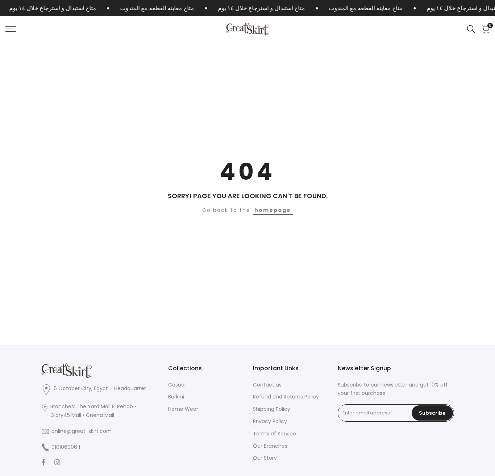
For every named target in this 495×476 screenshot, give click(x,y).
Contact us (267, 384)
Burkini (176, 396)
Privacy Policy (270, 421)
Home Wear (183, 409)
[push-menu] (10, 29)
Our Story (265, 458)
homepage (272, 210)
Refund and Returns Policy (286, 396)
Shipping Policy (271, 409)
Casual (177, 384)
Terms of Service (274, 433)
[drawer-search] (471, 29)
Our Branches (270, 446)
